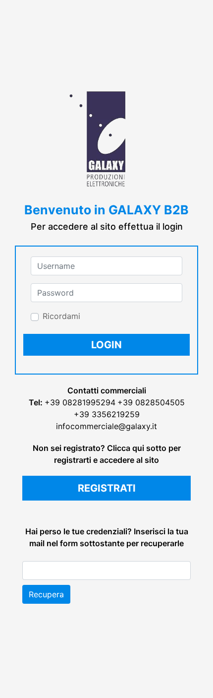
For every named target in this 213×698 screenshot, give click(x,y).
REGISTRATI (107, 488)
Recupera (46, 594)
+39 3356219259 (107, 414)
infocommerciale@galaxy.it (106, 426)
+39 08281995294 (80, 402)
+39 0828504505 (151, 402)
